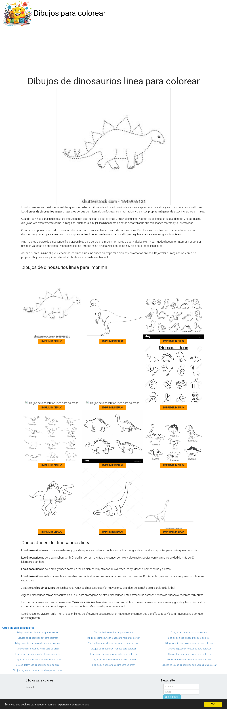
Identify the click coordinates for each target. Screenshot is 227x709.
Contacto (30, 687)
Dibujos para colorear (70, 13)
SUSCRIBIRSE (172, 697)
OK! (213, 704)
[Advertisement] (113, 49)
